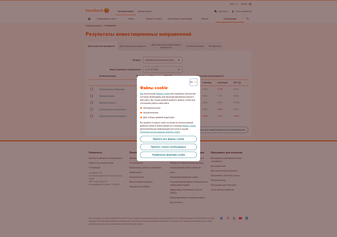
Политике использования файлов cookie (160, 132)
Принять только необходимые (168, 147)
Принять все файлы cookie (168, 139)
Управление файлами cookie (168, 155)
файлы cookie (163, 93)
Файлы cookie (189, 126)
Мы (141, 93)
